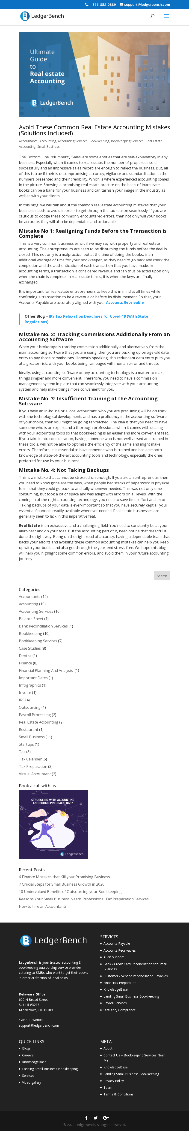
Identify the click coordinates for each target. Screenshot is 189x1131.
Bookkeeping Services (127, 141)
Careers (28, 1055)
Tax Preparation (33, 766)
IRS (21, 700)
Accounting (47, 141)
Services (28, 1075)
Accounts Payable (116, 943)
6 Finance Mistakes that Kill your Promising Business (64, 876)
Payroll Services (115, 1003)
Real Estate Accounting (38, 722)
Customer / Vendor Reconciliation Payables (135, 976)
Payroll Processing (35, 714)
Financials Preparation (119, 982)
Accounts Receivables (119, 950)
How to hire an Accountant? (43, 906)
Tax (22, 751)
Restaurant (28, 729)
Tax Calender (30, 759)
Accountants (28, 141)
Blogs (26, 1048)
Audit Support (113, 957)
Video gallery (31, 1082)
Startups (26, 744)
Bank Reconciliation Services (43, 626)
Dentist (25, 655)
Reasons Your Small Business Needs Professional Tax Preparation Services (84, 899)
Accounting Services (73, 141)
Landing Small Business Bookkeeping (131, 996)
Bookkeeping (99, 141)
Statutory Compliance (119, 1010)
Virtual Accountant (35, 773)
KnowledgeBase (115, 989)
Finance (25, 663)
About (107, 1048)
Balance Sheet (31, 618)
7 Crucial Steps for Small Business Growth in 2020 (61, 884)
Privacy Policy (113, 1081)
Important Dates (33, 677)
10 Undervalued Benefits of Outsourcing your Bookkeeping (70, 891)
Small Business (48, 146)
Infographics (30, 685)
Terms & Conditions (118, 1094)
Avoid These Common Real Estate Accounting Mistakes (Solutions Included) (94, 130)
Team (107, 1087)
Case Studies (30, 648)
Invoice (25, 692)
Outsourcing (30, 707)
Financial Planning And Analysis (46, 670)
